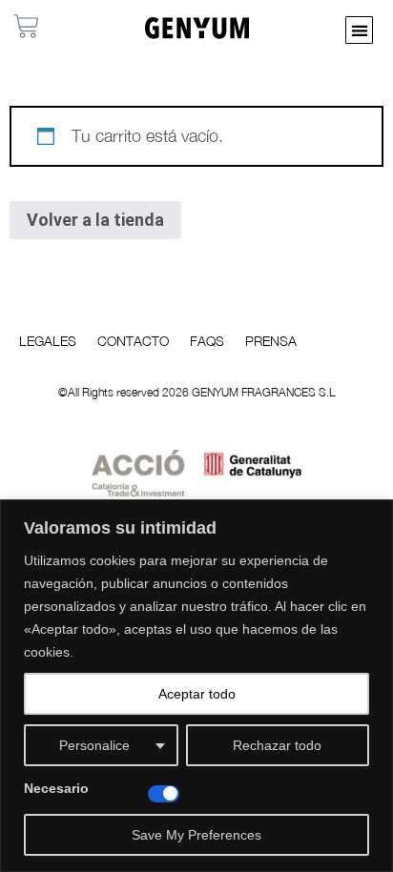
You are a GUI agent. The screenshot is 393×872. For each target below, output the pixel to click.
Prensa (271, 341)
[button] (359, 30)
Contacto (133, 341)
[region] (196, 685)
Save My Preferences (196, 834)
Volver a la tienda (95, 220)
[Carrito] (26, 26)
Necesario (56, 788)
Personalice (94, 745)
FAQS (207, 341)
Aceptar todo (197, 693)
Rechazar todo (277, 745)
